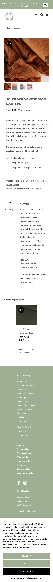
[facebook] (18, 483)
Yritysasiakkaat (24, 453)
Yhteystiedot (23, 457)
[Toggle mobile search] (41, 14)
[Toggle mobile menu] (47, 14)
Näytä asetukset (26, 571)
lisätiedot (32, 350)
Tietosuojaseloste (33, 578)
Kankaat (29, 189)
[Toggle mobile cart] (35, 14)
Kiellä (26, 563)
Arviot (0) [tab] (8, 209)
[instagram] (25, 483)
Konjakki (38, 189)
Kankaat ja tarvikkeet (24, 181)
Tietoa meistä (23, 449)
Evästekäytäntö (17, 578)
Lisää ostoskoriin (23, 351)
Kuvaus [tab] (7, 202)
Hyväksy (26, 556)
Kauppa (16, 28)
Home (9, 28)
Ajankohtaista (23, 461)
